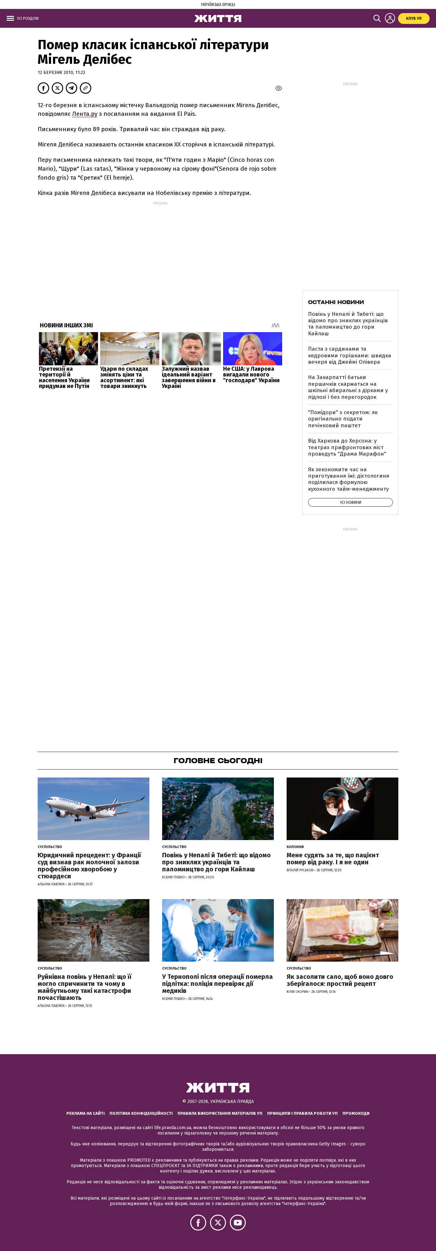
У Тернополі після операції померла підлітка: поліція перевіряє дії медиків (217, 983)
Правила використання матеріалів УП (219, 1113)
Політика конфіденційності (141, 1113)
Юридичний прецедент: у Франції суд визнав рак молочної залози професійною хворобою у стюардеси (89, 865)
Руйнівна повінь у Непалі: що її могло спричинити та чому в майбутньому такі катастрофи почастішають (85, 987)
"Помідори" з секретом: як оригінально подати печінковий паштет (343, 419)
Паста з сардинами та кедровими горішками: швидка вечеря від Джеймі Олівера (349, 355)
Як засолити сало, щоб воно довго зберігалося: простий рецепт (340, 980)
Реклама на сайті (85, 1113)
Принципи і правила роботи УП (302, 1113)
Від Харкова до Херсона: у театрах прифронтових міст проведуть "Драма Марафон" (347, 447)
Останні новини (336, 302)
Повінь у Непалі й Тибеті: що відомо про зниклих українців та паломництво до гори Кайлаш (348, 324)
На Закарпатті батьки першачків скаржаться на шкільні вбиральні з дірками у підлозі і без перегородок (348, 387)
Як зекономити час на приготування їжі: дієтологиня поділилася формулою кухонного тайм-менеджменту (348, 479)
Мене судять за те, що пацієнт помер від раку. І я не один (333, 858)
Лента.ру (84, 113)
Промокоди (356, 1113)
